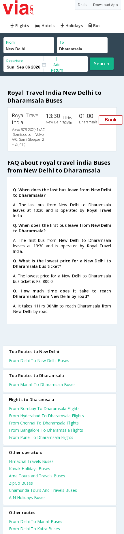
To (61, 42)
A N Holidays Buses (27, 497)
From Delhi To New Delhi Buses (39, 360)
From (10, 42)
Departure (14, 60)
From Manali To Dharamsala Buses (42, 384)
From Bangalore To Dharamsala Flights (46, 430)
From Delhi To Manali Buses (35, 521)
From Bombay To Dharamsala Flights (44, 408)
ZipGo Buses (21, 483)
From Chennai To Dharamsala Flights (44, 423)
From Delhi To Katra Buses (34, 528)
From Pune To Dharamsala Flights (41, 437)
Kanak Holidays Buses (29, 468)
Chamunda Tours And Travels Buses (43, 490)
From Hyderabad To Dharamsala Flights (46, 415)
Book (111, 119)
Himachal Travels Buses (31, 461)
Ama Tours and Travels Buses (37, 476)
